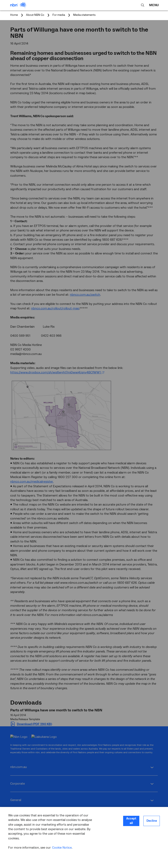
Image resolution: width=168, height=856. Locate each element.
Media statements (84, 15)
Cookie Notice (62, 848)
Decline (151, 821)
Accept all (131, 821)
